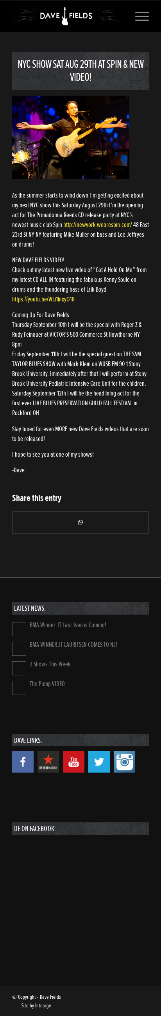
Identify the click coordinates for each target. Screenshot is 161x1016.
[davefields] (67, 16)
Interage (43, 1005)
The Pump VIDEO (47, 683)
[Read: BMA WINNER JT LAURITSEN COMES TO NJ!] (19, 649)
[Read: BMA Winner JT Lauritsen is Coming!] (19, 629)
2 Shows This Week (50, 664)
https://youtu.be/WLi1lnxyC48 (43, 299)
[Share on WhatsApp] (80, 522)
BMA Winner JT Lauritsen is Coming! (68, 625)
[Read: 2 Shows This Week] (19, 668)
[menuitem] (138, 16)
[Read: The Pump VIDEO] (19, 688)
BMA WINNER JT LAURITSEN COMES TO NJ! (73, 644)
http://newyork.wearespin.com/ (97, 224)
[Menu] (138, 16)
